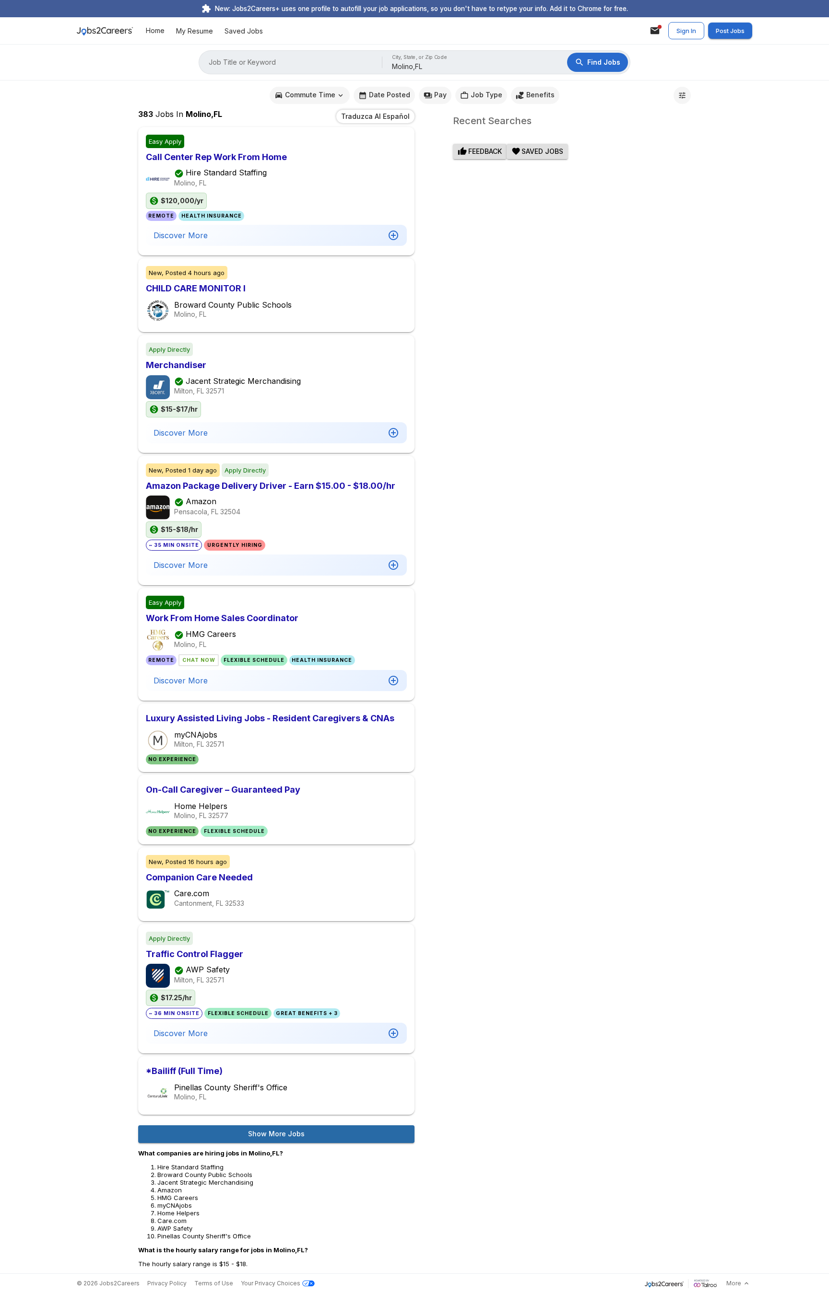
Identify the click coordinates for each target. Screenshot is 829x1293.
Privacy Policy (167, 1283)
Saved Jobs (244, 31)
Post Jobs (730, 31)
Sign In (686, 31)
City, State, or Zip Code (420, 57)
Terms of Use (213, 1283)
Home (155, 31)
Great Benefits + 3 (307, 1013)
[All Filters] (682, 95)
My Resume (194, 31)
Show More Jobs (276, 1134)
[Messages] (654, 30)
